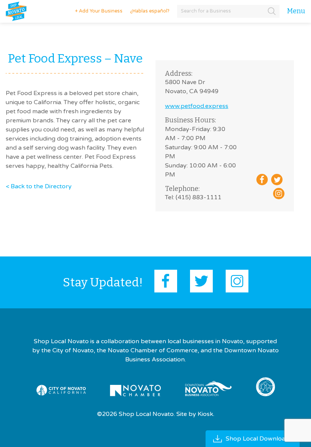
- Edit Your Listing (95, 11)
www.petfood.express (196, 106)
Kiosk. (206, 414)
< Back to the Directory (39, 186)
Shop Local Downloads (259, 438)
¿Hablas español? (150, 11)
